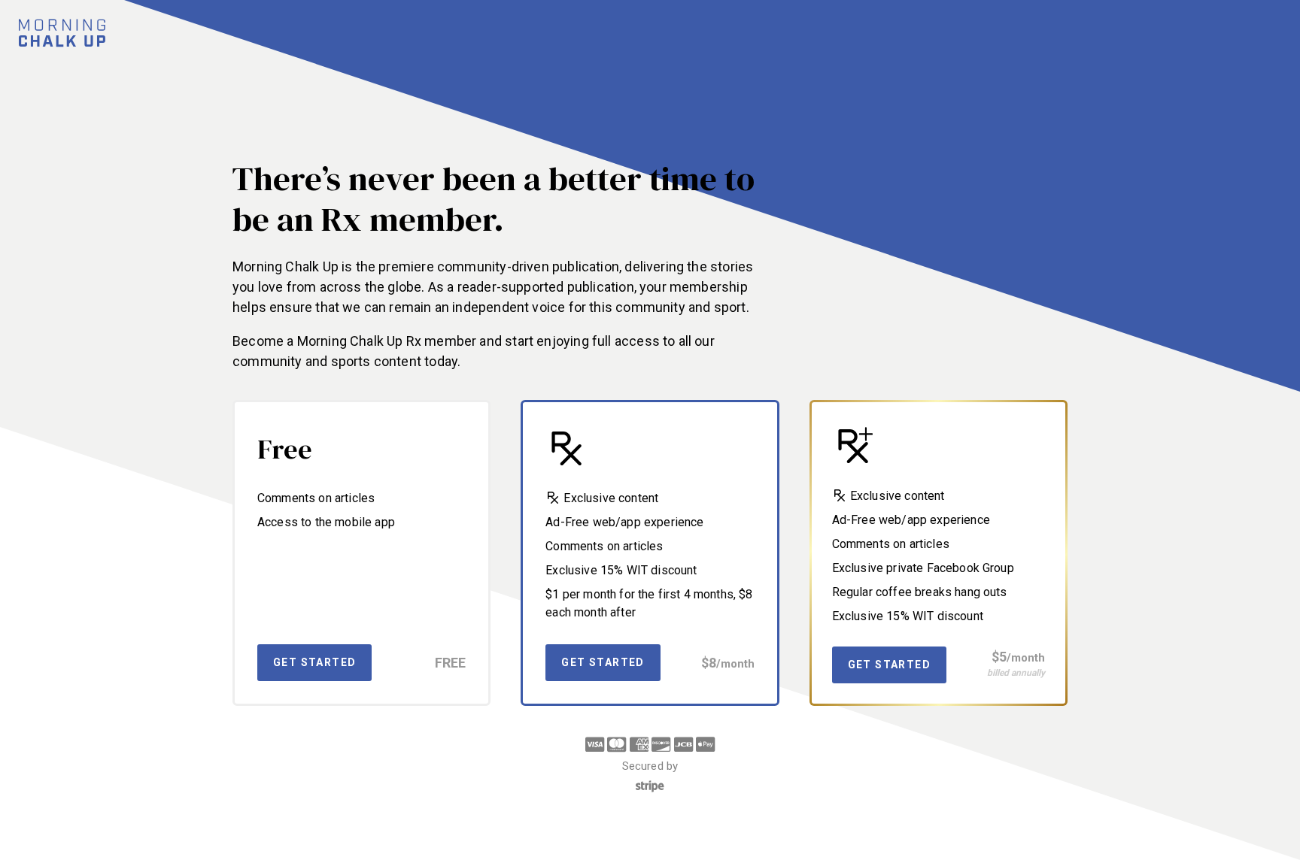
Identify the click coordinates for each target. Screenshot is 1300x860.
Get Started (314, 662)
